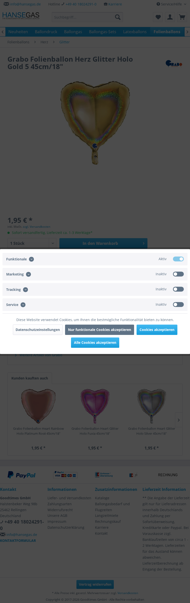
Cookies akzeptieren (157, 329)
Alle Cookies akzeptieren (95, 342)
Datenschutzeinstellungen (38, 329)
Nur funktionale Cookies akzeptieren (99, 329)
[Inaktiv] (178, 274)
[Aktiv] (178, 258)
